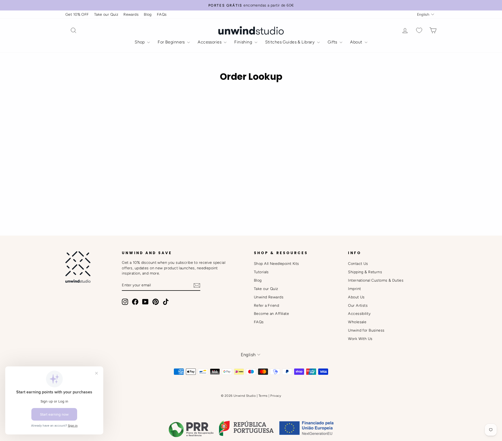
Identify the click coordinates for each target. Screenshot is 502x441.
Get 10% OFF (77, 14)
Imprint (354, 288)
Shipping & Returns (365, 272)
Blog (148, 14)
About (356, 42)
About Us (356, 297)
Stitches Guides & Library (290, 42)
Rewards (131, 14)
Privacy (275, 396)
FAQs (162, 14)
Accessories (210, 42)
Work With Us (360, 338)
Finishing (243, 42)
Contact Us (358, 263)
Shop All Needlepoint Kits (276, 263)
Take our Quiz (106, 14)
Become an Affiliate (271, 313)
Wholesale (357, 322)
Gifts (333, 42)
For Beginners (172, 42)
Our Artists (358, 305)
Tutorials (261, 272)
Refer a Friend (266, 305)
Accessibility (359, 313)
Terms (263, 396)
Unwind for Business (366, 330)
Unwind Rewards (268, 297)
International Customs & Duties (375, 280)
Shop (140, 42)
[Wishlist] (419, 30)
